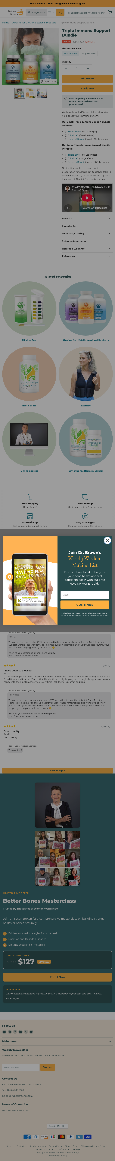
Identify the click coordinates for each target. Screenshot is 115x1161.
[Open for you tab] (9, 576)
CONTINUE (84, 605)
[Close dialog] (107, 540)
